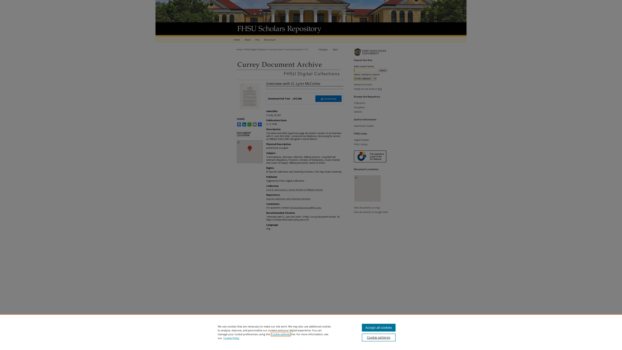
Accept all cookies (378, 327)
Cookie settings (280, 334)
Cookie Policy (231, 338)
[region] (311, 332)
